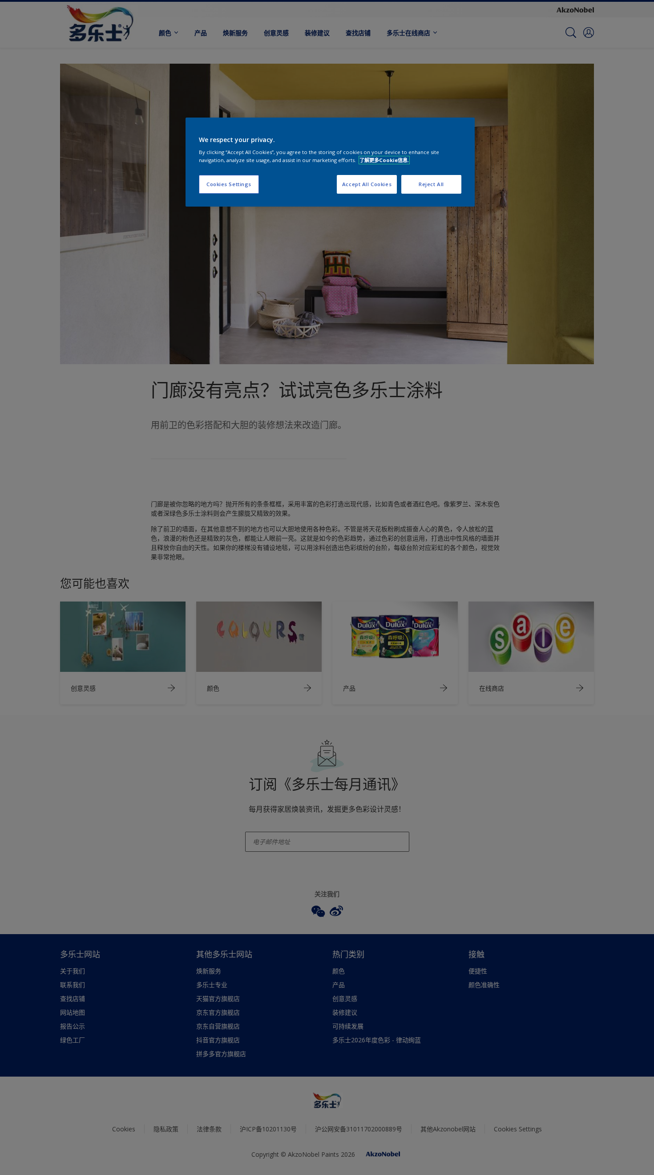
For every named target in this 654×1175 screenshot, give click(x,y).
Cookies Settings (228, 184)
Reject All (431, 184)
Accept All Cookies (367, 184)
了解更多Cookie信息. (384, 160)
